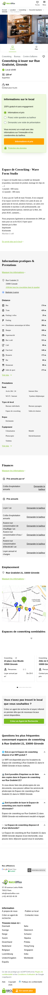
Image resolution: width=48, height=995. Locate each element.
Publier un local (32, 911)
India (26, 954)
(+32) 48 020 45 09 (9, 896)
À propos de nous (9, 911)
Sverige (5, 930)
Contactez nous (32, 915)
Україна (27, 938)
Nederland (6, 946)
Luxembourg (7, 954)
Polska (27, 942)
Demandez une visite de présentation (24, 122)
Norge (4, 934)
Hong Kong (29, 946)
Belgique (6, 950)
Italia (26, 926)
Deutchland (7, 942)
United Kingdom (9, 958)
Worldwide (28, 958)
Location (13, 10)
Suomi (5, 938)
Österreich (28, 930)
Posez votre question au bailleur (22, 117)
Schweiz (28, 934)
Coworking (22, 10)
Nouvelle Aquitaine (35, 10)
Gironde (4, 12)
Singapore (28, 950)
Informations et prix (16, 112)
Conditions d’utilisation (26, 974)
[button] (32, 638)
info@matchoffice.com (10, 893)
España (5, 962)
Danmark (6, 926)
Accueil (4, 10)
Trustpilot (5, 158)
